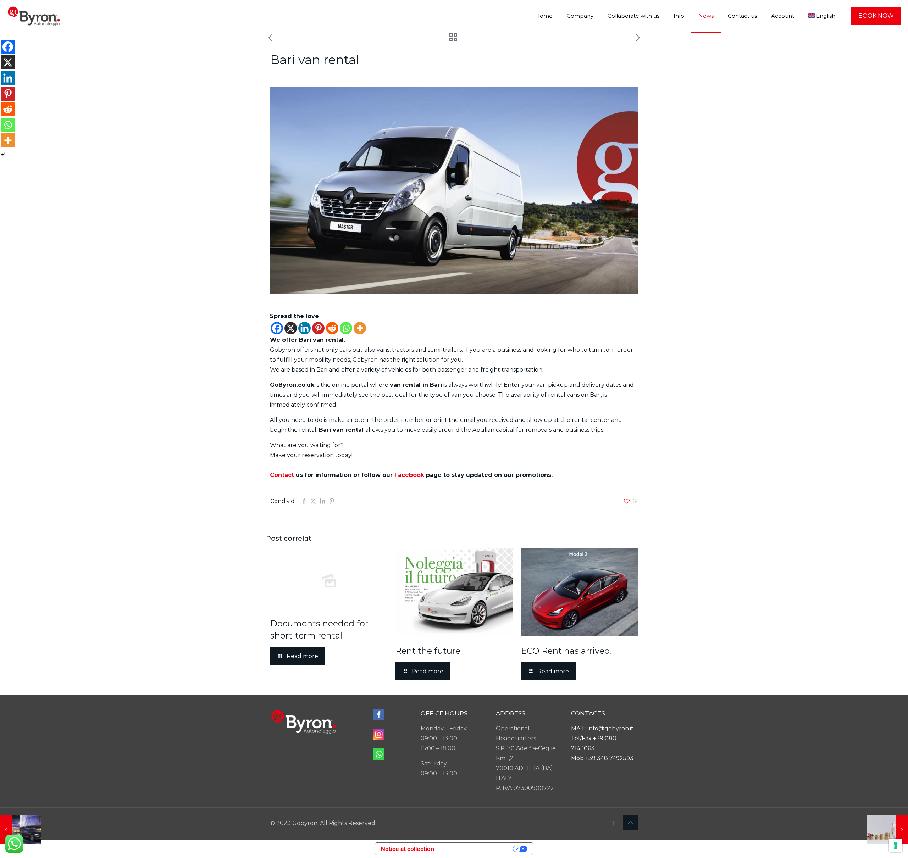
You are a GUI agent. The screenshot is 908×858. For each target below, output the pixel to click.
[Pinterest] (318, 328)
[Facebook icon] (613, 823)
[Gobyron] (34, 16)
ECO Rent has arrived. (566, 651)
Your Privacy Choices (475, 848)
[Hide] (3, 154)
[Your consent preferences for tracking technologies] (895, 845)
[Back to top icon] (630, 822)
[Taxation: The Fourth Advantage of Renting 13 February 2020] (887, 829)
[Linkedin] (304, 328)
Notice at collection (407, 848)
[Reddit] (332, 328)
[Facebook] (277, 328)
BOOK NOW (876, 15)
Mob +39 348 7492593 (602, 758)
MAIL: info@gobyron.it (602, 728)
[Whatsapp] (346, 328)
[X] (290, 328)
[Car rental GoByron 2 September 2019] (20, 829)
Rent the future (427, 651)
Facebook (409, 475)
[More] (360, 328)
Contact (282, 475)
